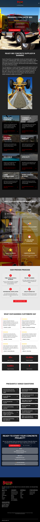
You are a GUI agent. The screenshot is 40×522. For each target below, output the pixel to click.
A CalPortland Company (20, 5)
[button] (39, 3)
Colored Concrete (14, 494)
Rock (21, 495)
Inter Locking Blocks (14, 500)
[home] (20, 2)
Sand (21, 496)
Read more (7, 488)
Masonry (12, 495)
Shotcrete (12, 496)
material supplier (29, 59)
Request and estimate (14, 30)
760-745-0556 (21, 450)
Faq (2, 496)
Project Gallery (4, 495)
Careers (3, 494)
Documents (31, 494)
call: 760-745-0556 (26, 30)
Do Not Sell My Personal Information (20, 513)
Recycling (21, 494)
